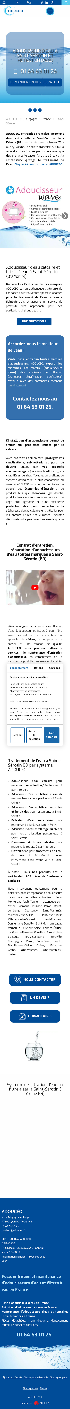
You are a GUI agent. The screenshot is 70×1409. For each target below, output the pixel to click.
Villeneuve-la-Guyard (21, 919)
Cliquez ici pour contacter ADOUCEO (38, 164)
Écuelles (39, 932)
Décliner (18, 735)
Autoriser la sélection (34, 735)
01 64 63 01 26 (39, 71)
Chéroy (41, 945)
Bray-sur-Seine (34, 937)
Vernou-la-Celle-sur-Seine (24, 928)
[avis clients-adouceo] (29, 2)
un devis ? (39, 997)
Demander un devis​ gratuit (35, 82)
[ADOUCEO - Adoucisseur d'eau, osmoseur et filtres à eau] (13, 11)
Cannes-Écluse (52, 928)
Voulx (58, 941)
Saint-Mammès (52, 910)
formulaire (39, 1016)
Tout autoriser (51, 735)
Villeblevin (43, 941)
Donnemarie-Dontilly (20, 923)
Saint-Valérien (28, 950)
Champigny (15, 941)
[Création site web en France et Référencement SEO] (36, 1403)
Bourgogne (31, 119)
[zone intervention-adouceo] (16, 2)
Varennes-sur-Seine (20, 915)
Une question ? (34, 321)
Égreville (56, 937)
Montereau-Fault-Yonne (23, 901)
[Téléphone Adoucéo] (65, 2)
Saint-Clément (53, 919)
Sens (59, 897)
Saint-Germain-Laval (49, 923)
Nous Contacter (39, 979)
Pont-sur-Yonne (52, 915)
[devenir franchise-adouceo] (4, 2)
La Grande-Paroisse (20, 932)
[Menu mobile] (50, 11)
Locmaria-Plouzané (30, 906)
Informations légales (13, 1256)
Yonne (47, 119)
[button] (65, 215)
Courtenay (31, 910)
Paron (47, 906)
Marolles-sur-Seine (20, 945)
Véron (29, 941)
